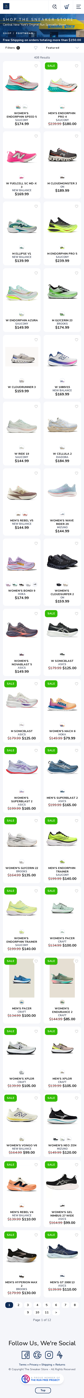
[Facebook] (25, 1355)
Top (43, 1390)
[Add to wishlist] (36, 66)
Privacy (33, 1364)
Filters (12, 48)
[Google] (37, 1355)
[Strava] (59, 1355)
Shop (7, 33)
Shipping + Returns (53, 1364)
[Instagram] (49, 1355)
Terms (23, 1364)
